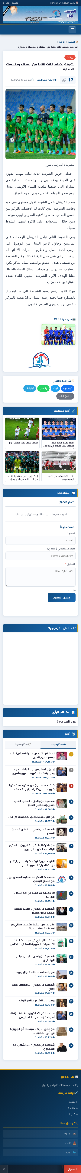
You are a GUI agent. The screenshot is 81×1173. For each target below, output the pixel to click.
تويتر (55, 388)
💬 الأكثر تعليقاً (23, 744)
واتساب (43, 388)
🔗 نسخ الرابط (65, 396)
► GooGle (73, 1108)
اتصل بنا (6, 3)
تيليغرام (30, 388)
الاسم (71, 533)
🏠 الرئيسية (73, 42)
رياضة (62, 42)
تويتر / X (70, 1152)
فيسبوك (67, 388)
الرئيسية (15, 3)
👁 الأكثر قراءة (58, 744)
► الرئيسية (73, 1102)
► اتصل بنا (73, 1114)
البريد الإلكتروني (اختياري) (61, 549)
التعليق (70, 564)
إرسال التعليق (61, 597)
